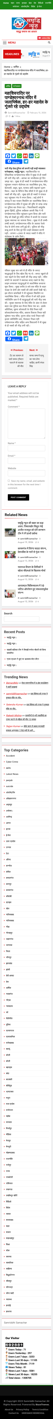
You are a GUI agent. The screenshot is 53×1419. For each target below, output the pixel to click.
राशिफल (9, 1183)
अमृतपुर (9, 804)
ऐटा (7, 853)
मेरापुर (8, 1140)
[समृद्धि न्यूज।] (32, 54)
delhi (8, 768)
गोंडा (7, 927)
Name (12, 443)
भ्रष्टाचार (10, 1091)
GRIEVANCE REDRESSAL (33, 1413)
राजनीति (48, 3)
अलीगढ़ (9, 817)
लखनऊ (9, 1189)
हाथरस (8, 1311)
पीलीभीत (9, 1018)
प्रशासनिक (10, 1036)
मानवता (9, 1122)
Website (12, 468)
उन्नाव (8, 847)
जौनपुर (8, 957)
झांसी (8, 969)
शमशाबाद (9, 1220)
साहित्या (9, 1268)
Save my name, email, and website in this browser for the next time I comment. (26, 484)
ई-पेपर (39, 6)
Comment (14, 406)
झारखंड (9, 963)
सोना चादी (10, 1293)
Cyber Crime (12, 762)
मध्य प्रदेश (10, 1104)
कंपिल (8, 872)
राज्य (18, 3)
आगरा (8, 823)
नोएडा (8, 1000)
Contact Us (14, 1413)
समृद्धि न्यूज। (12, 637)
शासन (8, 1232)
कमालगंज (10, 878)
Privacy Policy (22, 1409)
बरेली (8, 1055)
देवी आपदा (10, 975)
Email (11, 455)
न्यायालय (9, 1006)
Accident (10, 755)
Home (6, 3)
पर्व (7, 1012)
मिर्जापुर (9, 1128)
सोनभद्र (9, 1287)
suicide (9, 786)
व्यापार (8, 1214)
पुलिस (8, 1024)
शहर (12, 3)
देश (35, 3)
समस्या (8, 1256)
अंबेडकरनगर (11, 798)
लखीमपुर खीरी (11, 1195)
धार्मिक (8, 86)
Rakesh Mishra (13, 715)
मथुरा (8, 1098)
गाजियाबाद (10, 914)
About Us (9, 1409)
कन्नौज (9, 865)
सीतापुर (9, 1281)
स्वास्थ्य (9, 1299)
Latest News (12, 774)
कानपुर (8, 884)
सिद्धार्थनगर (10, 1275)
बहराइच (9, 1067)
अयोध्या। (9, 810)
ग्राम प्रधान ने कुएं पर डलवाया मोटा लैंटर (23, 659)
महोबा (8, 1116)
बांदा (7, 1073)
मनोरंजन (16, 6)
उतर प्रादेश (10, 841)
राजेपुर (8, 1165)
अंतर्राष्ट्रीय (25, 6)
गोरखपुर (9, 933)
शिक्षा (8, 1244)
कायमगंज (9, 890)
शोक (8, 1250)
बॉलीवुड (9, 1085)
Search (8, 613)
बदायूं (8, 1049)
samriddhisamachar (16, 112)
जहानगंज (9, 939)
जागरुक (9, 945)
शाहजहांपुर (10, 1238)
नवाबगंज (9, 994)
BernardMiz (12, 682)
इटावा (8, 829)
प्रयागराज (10, 1030)
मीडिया (8, 1134)
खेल (30, 3)
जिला (8, 951)
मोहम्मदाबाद (10, 1152)
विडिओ (40, 3)
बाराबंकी (9, 1079)
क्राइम (24, 3)
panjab (9, 780)
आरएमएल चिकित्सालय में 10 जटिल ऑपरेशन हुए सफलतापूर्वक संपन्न (33, 589)
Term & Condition (40, 1409)
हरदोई (8, 1305)
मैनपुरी (8, 1146)
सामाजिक (9, 1262)
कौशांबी (8, 896)
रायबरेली (9, 1177)
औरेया (8, 859)
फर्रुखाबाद (16, 86)
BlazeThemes (42, 1404)
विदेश (33, 6)
